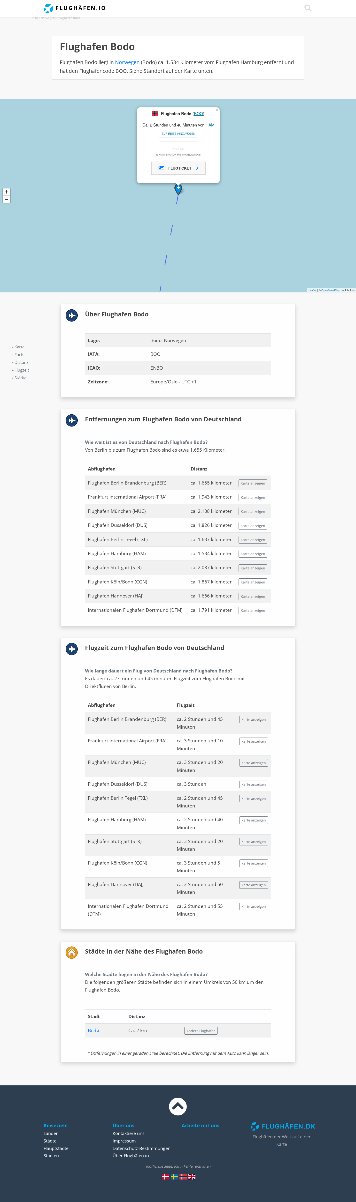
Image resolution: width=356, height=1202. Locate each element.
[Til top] (178, 1111)
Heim (34, 18)
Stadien (51, 1155)
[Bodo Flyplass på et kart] (183, 1176)
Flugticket (180, 168)
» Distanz (20, 362)
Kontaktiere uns (129, 1133)
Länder (51, 1133)
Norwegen (48, 18)
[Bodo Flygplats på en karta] (174, 1176)
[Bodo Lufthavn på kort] (165, 1176)
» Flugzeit (20, 370)
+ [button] (6, 192)
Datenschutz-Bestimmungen (141, 1148)
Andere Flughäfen (201, 1031)
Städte (50, 1141)
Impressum (124, 1141)
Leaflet (313, 290)
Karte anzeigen (253, 483)
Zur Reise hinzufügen (178, 133)
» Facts (18, 354)
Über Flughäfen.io (131, 1155)
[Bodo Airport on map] (191, 1176)
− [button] (6, 199)
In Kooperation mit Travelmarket (178, 154)
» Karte (18, 347)
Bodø (93, 1030)
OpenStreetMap (330, 290)
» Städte (19, 378)
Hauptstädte (56, 1148)
